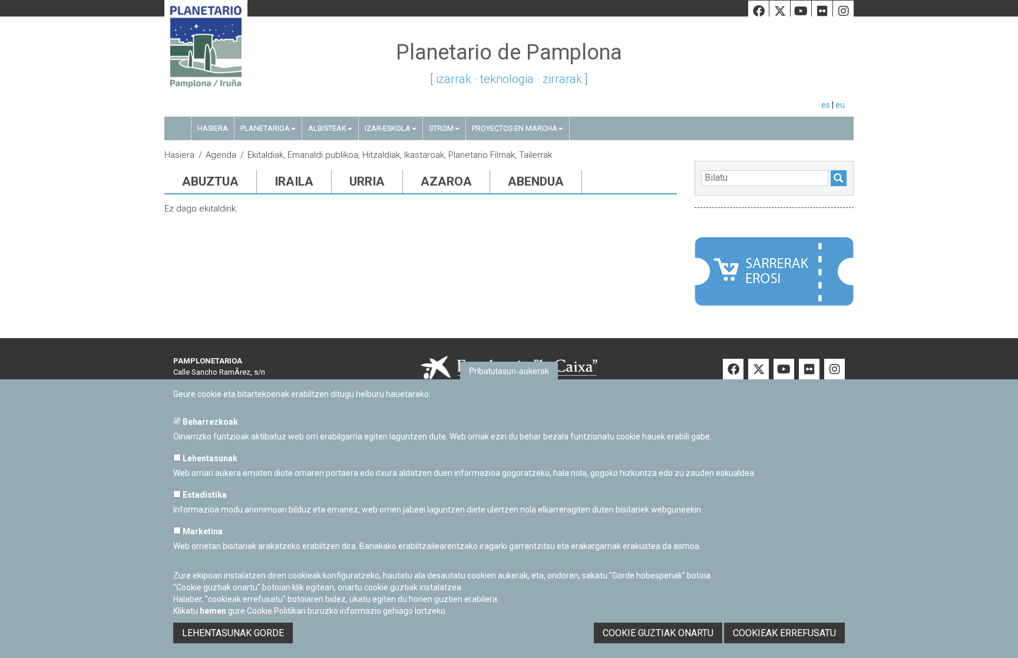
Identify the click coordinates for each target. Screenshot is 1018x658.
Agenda (221, 155)
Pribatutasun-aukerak (509, 370)
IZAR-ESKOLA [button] (388, 128)
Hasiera (212, 128)
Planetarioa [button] (265, 128)
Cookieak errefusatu (784, 633)
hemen (213, 611)
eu (840, 105)
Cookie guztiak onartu (658, 633)
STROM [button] (441, 128)
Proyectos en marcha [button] (514, 128)
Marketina (202, 531)
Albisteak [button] (327, 128)
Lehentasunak (209, 458)
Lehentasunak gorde (233, 633)
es (825, 105)
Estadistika (204, 495)
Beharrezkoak (209, 421)
